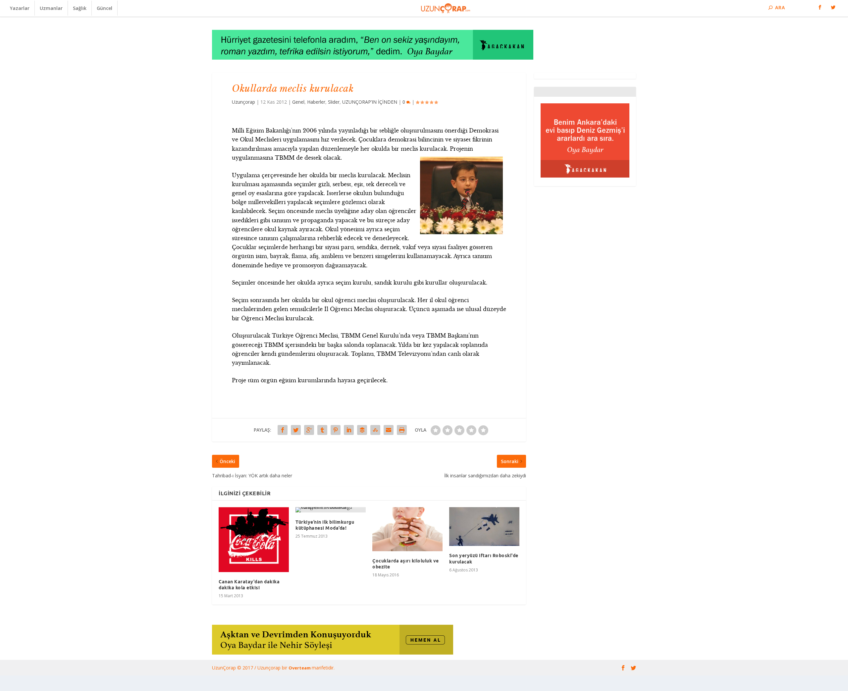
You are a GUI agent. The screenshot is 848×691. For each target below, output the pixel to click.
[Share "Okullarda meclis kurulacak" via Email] (388, 430)
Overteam (300, 668)
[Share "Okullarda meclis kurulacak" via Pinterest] (335, 430)
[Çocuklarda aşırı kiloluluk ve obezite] (407, 529)
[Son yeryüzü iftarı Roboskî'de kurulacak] (484, 526)
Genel (298, 102)
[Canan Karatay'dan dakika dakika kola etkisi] (254, 539)
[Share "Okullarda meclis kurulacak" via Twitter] (295, 430)
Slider (334, 102)
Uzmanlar (51, 8)
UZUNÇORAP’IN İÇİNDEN (369, 102)
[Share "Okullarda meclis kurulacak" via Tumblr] (322, 430)
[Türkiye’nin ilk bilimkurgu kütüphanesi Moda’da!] (330, 509)
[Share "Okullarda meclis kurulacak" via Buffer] (362, 430)
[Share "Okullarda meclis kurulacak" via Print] (401, 430)
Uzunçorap (243, 102)
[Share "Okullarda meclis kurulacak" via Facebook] (282, 430)
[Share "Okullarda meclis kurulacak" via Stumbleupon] (375, 430)
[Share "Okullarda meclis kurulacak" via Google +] (309, 430)
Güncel (104, 8)
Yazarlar (19, 8)
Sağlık (79, 8)
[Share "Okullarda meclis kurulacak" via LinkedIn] (348, 430)
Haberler (316, 102)
